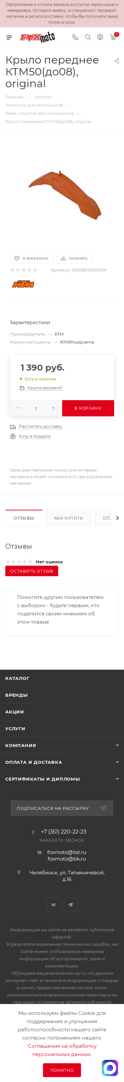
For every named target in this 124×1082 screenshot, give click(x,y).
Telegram (70, 905)
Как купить (68, 518)
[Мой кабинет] (100, 38)
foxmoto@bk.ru (67, 859)
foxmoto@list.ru (66, 852)
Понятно (62, 1070)
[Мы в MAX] (109, 1067)
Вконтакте (54, 905)
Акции (14, 711)
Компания (20, 745)
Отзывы (24, 518)
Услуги (15, 728)
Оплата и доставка (33, 762)
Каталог (17, 678)
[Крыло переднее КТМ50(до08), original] (62, 191)
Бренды (16, 695)
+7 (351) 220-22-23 (63, 832)
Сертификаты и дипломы (42, 779)
